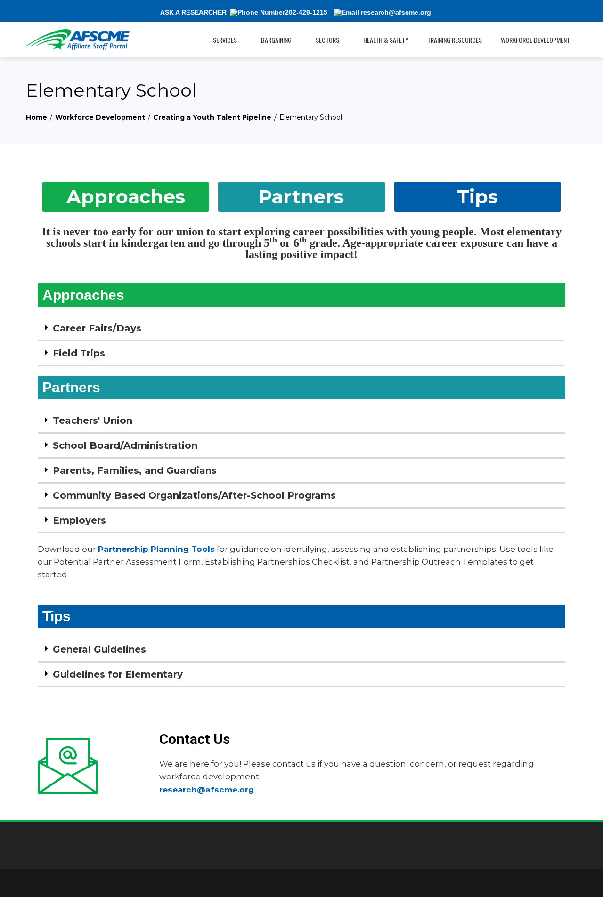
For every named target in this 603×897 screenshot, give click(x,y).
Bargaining (276, 40)
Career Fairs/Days (97, 328)
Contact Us (194, 739)
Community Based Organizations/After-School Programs (194, 495)
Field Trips (79, 353)
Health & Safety (385, 40)
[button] (301, 328)
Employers (79, 520)
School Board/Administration (125, 445)
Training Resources (454, 40)
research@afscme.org (206, 789)
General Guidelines (99, 649)
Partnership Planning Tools (156, 549)
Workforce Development (535, 40)
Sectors (327, 40)
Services (225, 40)
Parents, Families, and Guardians (135, 470)
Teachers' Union (92, 420)
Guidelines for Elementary (118, 674)
